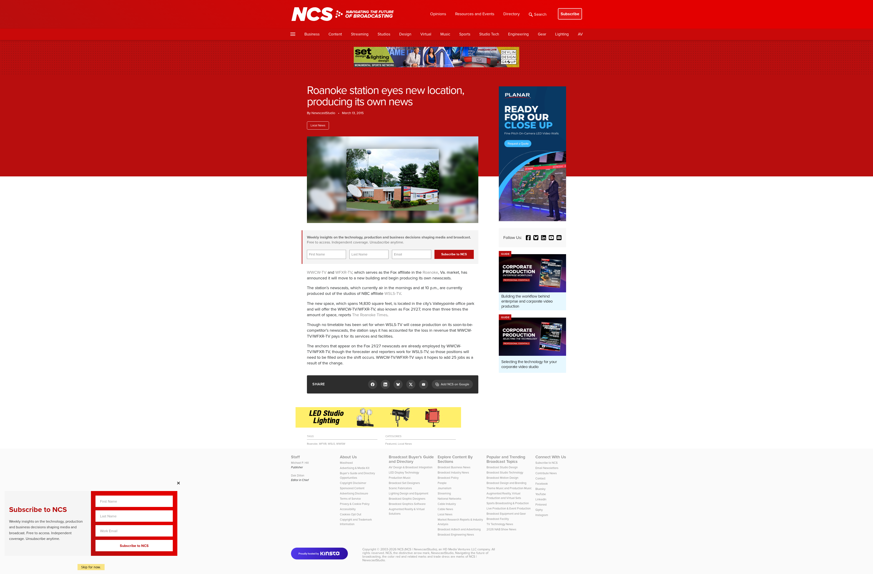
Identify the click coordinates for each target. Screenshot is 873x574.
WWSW (340, 444)
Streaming (360, 34)
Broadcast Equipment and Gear (506, 513)
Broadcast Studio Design (502, 467)
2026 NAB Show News (501, 529)
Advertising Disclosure (354, 493)
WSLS (331, 444)
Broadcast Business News (454, 467)
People (442, 483)
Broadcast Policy (448, 478)
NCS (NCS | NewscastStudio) (417, 549)
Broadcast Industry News (453, 472)
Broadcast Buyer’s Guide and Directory (411, 459)
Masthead (346, 463)
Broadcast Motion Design (502, 478)
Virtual (425, 34)
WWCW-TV (316, 272)
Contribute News (546, 473)
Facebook (541, 483)
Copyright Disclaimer (353, 483)
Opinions (438, 14)
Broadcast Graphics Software (407, 504)
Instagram (541, 515)
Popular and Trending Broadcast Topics (506, 459)
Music (445, 34)
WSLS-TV (392, 293)
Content (335, 34)
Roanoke (430, 272)
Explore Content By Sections (455, 459)
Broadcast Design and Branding (506, 483)
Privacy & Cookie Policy (354, 504)
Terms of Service (350, 498)
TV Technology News (500, 524)
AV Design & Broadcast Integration (410, 467)
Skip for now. (91, 567)
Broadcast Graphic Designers (407, 498)
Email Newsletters (546, 468)
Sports (464, 34)
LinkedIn (540, 499)
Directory (511, 14)
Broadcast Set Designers (404, 483)
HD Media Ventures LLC (460, 549)
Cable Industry (447, 504)
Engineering (518, 34)
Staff (295, 457)
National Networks (449, 498)
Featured (390, 444)
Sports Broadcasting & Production (508, 503)
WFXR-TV (343, 272)
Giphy (539, 510)
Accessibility (348, 509)
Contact (540, 478)
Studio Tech (489, 34)
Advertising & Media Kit (354, 468)
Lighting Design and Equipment (408, 493)
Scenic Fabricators (400, 488)
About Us (348, 457)
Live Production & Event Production (509, 508)
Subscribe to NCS (546, 463)
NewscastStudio (323, 112)
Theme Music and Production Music (509, 488)
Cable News (445, 509)
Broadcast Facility (498, 519)
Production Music (400, 478)
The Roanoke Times (369, 315)
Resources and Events (474, 14)
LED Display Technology (404, 472)
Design (405, 34)
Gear (542, 34)
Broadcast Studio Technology (505, 472)
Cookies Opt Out (350, 514)
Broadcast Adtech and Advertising (459, 529)
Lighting (562, 34)
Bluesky (540, 489)
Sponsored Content (352, 488)
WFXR (322, 444)
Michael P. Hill (300, 463)
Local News (318, 125)
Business (312, 34)
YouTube (540, 494)
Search (540, 14)
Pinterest (541, 504)
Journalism (445, 488)
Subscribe (570, 14)
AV (580, 34)
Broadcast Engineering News (456, 534)
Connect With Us (550, 457)
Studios (384, 34)
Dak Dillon (297, 475)
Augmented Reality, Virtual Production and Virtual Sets (504, 495)
